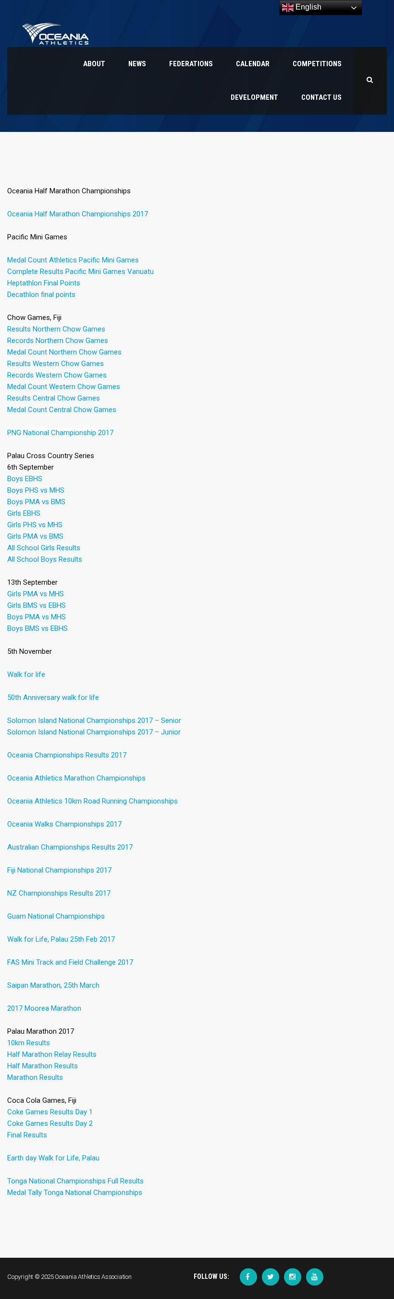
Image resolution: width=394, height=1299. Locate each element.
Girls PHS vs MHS (34, 524)
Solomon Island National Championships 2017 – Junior (94, 732)
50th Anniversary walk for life (53, 697)
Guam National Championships (56, 916)
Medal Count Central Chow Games (61, 409)
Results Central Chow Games (53, 398)
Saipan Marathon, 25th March (53, 985)
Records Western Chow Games (57, 375)
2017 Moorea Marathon (44, 1008)
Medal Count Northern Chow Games (64, 352)
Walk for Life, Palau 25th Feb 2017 (61, 939)
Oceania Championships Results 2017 (66, 755)
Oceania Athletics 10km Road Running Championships (92, 801)
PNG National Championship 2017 (60, 432)
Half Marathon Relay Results (52, 1054)
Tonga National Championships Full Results (75, 1181)
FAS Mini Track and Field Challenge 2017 (70, 962)
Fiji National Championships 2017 (59, 870)
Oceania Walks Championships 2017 (64, 824)
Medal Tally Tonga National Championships (74, 1192)
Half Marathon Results (42, 1066)
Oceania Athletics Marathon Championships (76, 778)
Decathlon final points (41, 294)
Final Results (27, 1135)
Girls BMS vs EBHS (36, 605)
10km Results (28, 1043)
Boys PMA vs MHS (36, 617)
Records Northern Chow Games (57, 340)
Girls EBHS (23, 513)
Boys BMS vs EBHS (37, 628)
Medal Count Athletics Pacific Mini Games (73, 260)
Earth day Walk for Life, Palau (53, 1158)
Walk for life (26, 674)
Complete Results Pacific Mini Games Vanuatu (80, 271)
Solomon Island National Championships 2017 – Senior (94, 720)
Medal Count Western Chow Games (63, 386)
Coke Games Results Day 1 (50, 1112)
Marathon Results (35, 1077)
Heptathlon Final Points (43, 283)
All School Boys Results (44, 559)
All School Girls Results (43, 547)
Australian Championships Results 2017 (70, 847)
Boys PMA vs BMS (36, 501)
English (307, 7)
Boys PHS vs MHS (35, 490)
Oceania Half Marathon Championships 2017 (77, 214)
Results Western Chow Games (55, 363)
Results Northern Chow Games (56, 329)
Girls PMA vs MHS (35, 594)
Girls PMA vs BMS (35, 536)
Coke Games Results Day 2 (50, 1123)
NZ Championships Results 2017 (59, 893)
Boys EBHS (24, 478)
